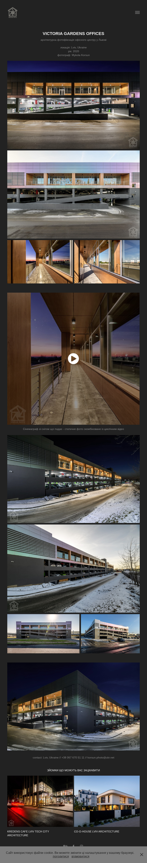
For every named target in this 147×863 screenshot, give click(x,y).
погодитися (61, 856)
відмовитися (80, 856)
